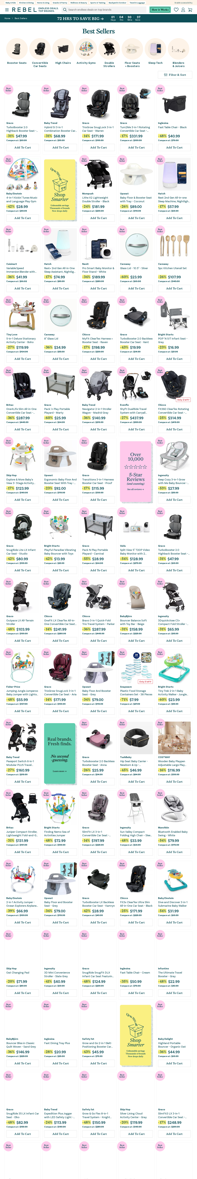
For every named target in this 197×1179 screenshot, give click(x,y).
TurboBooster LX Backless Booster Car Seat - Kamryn (98, 903)
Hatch (161, 193)
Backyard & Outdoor (117, 3)
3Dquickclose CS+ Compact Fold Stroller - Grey (172, 622)
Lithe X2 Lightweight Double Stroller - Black (95, 199)
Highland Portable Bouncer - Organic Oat (172, 1044)
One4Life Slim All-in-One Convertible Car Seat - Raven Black (21, 410)
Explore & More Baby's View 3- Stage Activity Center (20, 481)
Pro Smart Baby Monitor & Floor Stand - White (98, 269)
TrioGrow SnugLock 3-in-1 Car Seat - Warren (98, 128)
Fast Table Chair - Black (172, 127)
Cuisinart (11, 264)
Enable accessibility (183, 3)
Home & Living (43, 3)
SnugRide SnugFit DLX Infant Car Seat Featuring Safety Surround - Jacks (98, 974)
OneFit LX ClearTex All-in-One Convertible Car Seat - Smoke (60, 622)
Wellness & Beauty (78, 3)
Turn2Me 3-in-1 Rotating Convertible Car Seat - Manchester (135, 129)
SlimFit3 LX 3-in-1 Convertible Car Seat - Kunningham (171, 1115)
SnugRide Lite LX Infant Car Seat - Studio (21, 551)
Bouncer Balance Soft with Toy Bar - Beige (133, 622)
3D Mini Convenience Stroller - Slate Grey (57, 974)
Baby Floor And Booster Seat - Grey (96, 692)
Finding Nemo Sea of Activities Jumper (57, 833)
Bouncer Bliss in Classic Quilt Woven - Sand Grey (21, 1044)
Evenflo (124, 404)
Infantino (163, 968)
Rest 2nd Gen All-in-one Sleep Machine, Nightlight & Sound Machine (174, 199)
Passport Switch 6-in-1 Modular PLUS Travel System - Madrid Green (20, 763)
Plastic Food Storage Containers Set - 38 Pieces (136, 692)
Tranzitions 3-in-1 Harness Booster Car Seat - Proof (98, 481)
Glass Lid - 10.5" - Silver (134, 268)
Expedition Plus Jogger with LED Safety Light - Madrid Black (58, 1115)
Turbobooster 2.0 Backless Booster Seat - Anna (98, 762)
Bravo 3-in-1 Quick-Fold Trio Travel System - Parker (98, 622)
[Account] (183, 10)
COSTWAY (164, 757)
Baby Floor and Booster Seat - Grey (58, 903)
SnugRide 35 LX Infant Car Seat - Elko (22, 1115)
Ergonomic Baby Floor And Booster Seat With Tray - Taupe (60, 481)
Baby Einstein (14, 193)
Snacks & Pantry (60, 3)
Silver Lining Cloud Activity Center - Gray (133, 1115)
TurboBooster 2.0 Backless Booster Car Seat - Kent (136, 340)
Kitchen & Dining (26, 3)
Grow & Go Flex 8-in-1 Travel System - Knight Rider (96, 1115)
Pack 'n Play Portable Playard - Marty (57, 410)
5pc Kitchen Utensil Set (172, 268)
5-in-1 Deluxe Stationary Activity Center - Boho (21, 340)
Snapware (126, 686)
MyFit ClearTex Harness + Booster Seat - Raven (97, 340)
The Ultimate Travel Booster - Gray (170, 974)
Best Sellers (21, 18)
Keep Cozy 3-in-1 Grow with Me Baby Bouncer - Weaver (172, 481)
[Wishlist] (176, 10)
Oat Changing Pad (17, 972)
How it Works (160, 9)
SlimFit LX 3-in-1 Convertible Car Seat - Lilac (95, 833)
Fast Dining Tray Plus (57, 1043)
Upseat (124, 193)
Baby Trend (50, 123)
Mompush (87, 193)
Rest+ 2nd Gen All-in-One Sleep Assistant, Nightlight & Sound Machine (60, 270)
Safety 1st (88, 1038)
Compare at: (16, 140)
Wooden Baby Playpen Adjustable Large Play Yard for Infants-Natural (173, 763)
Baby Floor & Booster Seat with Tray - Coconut (136, 199)
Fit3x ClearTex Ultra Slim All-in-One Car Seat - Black (136, 903)
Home (7, 18)
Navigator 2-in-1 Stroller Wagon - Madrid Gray (96, 410)
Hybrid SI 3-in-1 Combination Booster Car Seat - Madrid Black (59, 129)
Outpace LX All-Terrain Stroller (20, 622)
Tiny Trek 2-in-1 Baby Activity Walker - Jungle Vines (172, 692)
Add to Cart (22, 147)
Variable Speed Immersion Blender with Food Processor (20, 270)
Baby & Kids (11, 3)
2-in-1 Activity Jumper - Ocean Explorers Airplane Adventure (21, 904)
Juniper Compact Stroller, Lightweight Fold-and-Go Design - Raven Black (22, 833)
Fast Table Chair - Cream (135, 972)
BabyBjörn (126, 616)
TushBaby (125, 757)
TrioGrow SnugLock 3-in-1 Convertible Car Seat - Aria (60, 692)
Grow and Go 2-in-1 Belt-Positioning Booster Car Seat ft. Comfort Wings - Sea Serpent (97, 1045)
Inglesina (163, 123)
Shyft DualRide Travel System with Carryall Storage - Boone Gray (133, 410)
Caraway (125, 264)
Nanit (85, 264)
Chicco (86, 334)
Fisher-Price (13, 686)
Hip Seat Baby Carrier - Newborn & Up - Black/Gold (134, 763)
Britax (9, 404)
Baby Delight (165, 1038)
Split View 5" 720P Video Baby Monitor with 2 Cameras (135, 551)
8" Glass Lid (51, 338)
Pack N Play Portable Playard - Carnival (95, 551)
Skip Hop (11, 475)
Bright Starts (165, 334)
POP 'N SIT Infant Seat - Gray (172, 340)
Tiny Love (11, 334)
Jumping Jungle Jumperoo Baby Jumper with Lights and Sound (22, 692)
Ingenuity (163, 475)
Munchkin (163, 827)
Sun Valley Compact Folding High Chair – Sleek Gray (136, 833)
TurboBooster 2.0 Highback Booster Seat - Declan (21, 129)
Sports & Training (97, 3)
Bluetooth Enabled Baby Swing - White (173, 833)
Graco (9, 123)
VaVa (123, 545)
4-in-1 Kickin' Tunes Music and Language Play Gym (21, 199)
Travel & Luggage (137, 3)
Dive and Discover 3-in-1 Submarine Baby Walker (172, 903)
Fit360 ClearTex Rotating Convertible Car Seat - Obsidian (173, 410)
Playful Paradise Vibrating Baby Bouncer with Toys (60, 551)
